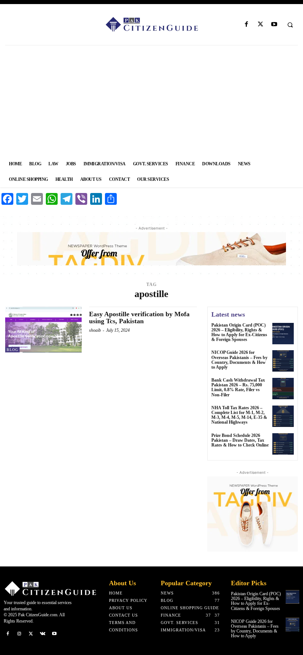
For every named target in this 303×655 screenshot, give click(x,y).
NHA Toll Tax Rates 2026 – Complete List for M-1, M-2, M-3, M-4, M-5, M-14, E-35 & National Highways (239, 415)
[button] (290, 24)
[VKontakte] (43, 634)
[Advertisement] (151, 100)
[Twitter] (260, 25)
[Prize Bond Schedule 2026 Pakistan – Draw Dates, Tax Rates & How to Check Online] (283, 444)
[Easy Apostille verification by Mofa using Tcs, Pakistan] (43, 329)
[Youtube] (274, 25)
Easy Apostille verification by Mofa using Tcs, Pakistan (139, 317)
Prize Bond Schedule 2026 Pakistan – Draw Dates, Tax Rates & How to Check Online (240, 440)
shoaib (95, 330)
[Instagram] (20, 634)
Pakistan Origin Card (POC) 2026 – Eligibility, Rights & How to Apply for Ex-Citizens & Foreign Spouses (239, 332)
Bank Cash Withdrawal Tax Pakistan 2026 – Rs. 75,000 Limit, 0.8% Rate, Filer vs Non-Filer (238, 387)
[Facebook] (247, 25)
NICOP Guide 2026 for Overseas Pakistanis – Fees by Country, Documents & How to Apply (239, 360)
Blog (12, 350)
